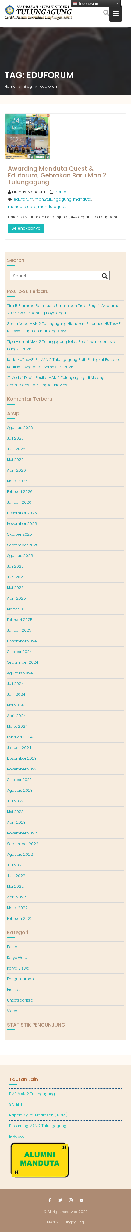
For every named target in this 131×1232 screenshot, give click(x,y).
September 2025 (22, 545)
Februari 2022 (20, 918)
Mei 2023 (15, 811)
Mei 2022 (15, 886)
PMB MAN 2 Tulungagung (32, 1093)
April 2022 (16, 897)
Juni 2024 (16, 694)
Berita (60, 192)
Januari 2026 (19, 502)
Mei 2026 (15, 459)
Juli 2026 (15, 438)
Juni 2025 (16, 577)
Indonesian (88, 3)
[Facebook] (50, 1200)
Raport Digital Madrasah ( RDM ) (38, 1115)
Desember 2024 (22, 641)
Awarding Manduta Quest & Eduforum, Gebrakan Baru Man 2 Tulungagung (57, 175)
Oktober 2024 (19, 651)
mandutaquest (53, 206)
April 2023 (16, 822)
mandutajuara (22, 206)
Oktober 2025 (19, 534)
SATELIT (16, 1104)
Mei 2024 (15, 705)
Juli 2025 (15, 566)
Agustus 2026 (20, 427)
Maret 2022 (17, 907)
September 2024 (22, 662)
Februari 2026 (20, 491)
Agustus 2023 (20, 790)
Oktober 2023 (19, 779)
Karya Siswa (18, 968)
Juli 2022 (15, 865)
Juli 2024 (15, 683)
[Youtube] (82, 1200)
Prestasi (14, 989)
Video (12, 1010)
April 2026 (16, 470)
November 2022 (22, 833)
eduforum (23, 199)
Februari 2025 (20, 619)
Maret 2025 (17, 609)
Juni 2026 (16, 449)
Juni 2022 (16, 875)
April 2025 (16, 598)
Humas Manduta (28, 192)
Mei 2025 (15, 587)
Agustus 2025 (20, 555)
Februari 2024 (20, 737)
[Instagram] (71, 1200)
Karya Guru (17, 957)
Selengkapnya (26, 228)
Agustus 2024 (20, 673)
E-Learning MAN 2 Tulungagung (37, 1125)
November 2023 (22, 769)
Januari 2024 (19, 747)
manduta (82, 199)
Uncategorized (20, 1000)
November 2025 (22, 523)
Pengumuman (20, 978)
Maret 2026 (17, 481)
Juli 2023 (15, 801)
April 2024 (16, 715)
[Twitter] (60, 1200)
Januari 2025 (19, 630)
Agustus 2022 (20, 854)
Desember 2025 (22, 513)
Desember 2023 (22, 758)
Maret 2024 (17, 726)
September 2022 (22, 843)
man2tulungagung (53, 199)
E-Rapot (16, 1136)
